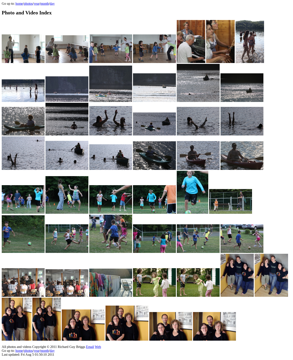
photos (28, 3)
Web (98, 347)
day (52, 3)
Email (90, 347)
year (36, 3)
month (44, 3)
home (19, 3)
